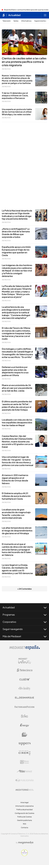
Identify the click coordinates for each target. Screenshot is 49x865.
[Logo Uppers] (24, 743)
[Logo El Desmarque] (24, 698)
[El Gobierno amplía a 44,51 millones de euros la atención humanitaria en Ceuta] (41, 498)
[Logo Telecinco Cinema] (25, 752)
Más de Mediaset (12, 636)
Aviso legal (24, 802)
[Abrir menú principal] (45, 15)
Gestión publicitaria (24, 820)
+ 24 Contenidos (24, 589)
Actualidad (14, 15)
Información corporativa (24, 806)
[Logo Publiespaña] (24, 780)
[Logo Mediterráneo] (24, 790)
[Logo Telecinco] (24, 670)
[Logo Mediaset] (24, 649)
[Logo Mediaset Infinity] (24, 661)
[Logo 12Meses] (24, 762)
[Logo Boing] (24, 716)
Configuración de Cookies (24, 813)
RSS (24, 824)
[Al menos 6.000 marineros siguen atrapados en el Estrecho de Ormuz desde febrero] (41, 480)
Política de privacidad (24, 810)
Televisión (7, 21)
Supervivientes (40, 21)
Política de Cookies (24, 817)
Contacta (24, 827)
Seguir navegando (13, 628)
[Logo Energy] (24, 725)
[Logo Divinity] (25, 688)
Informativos (26, 21)
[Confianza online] (24, 855)
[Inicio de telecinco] (4, 15)
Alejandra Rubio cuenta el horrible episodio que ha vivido (26, 10)
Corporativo (9, 621)
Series (15, 21)
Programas (9, 614)
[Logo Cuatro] (24, 679)
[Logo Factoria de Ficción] (24, 707)
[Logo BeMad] (24, 734)
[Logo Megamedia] (25, 842)
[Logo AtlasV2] (24, 771)
